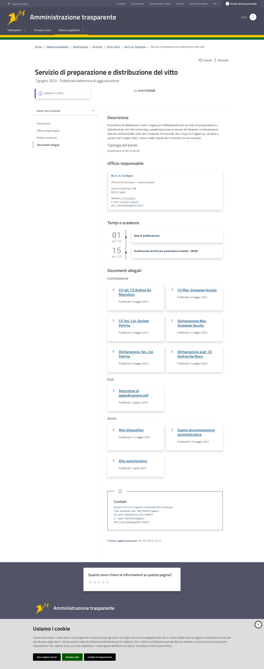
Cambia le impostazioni (100, 657)
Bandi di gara (80, 47)
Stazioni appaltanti (57, 47)
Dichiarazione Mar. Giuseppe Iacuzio (192, 323)
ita (214, 3)
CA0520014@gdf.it (129, 202)
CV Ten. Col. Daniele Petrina (134, 323)
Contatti (120, 501)
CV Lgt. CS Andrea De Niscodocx (135, 292)
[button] (253, 17)
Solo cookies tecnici (47, 657)
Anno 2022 (113, 47)
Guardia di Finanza (20, 4)
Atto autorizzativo (133, 461)
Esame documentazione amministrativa (196, 432)
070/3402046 (128, 198)
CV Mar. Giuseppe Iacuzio (197, 290)
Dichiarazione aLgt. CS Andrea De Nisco (195, 354)
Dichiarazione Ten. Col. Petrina (136, 354)
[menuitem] (17, 30)
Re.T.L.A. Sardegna (135, 47)
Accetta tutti (72, 657)
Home (38, 47)
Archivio (97, 47)
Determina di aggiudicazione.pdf (133, 393)
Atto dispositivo (131, 430)
